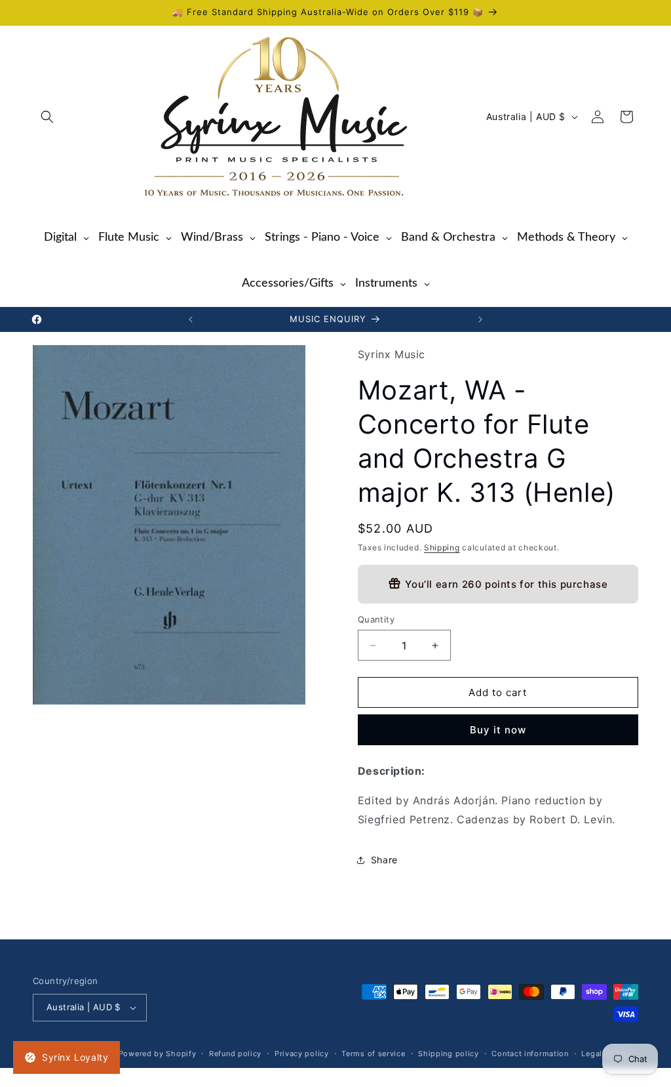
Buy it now (498, 730)
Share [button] (384, 859)
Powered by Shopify (158, 1053)
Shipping (442, 547)
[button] (47, 116)
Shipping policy (448, 1053)
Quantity (376, 619)
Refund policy (235, 1053)
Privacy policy (302, 1053)
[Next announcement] (480, 319)
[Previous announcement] (190, 319)
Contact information (529, 1053)
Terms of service (373, 1053)
